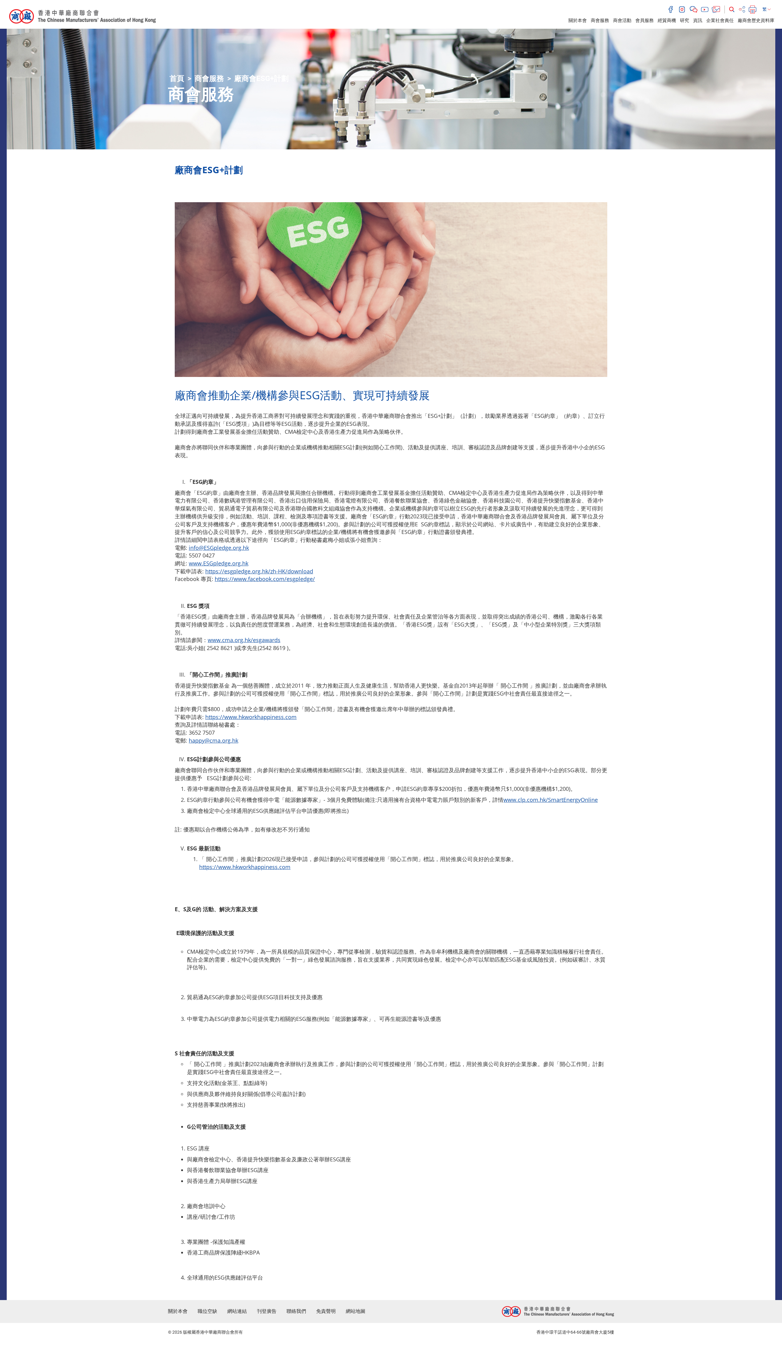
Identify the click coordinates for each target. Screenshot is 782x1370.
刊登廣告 (266, 1311)
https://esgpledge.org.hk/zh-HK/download (259, 571)
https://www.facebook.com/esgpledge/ (265, 579)
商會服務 (600, 20)
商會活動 (622, 20)
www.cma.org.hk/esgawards (244, 640)
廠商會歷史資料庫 (756, 20)
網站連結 (237, 1311)
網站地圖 (355, 1311)
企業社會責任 (720, 20)
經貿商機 (667, 20)
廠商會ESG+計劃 (261, 78)
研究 (684, 20)
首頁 (177, 78)
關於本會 (577, 20)
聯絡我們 (296, 1311)
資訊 (697, 20)
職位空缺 (207, 1311)
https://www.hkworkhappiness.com (251, 717)
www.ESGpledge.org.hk (218, 563)
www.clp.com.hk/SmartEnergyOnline (550, 799)
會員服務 (644, 20)
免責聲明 (326, 1311)
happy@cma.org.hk (213, 740)
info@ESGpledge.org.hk (219, 547)
